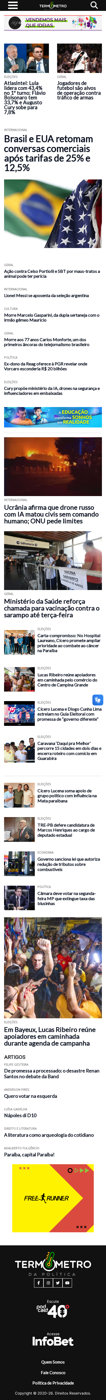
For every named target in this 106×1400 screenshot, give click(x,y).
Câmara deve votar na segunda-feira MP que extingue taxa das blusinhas (67, 898)
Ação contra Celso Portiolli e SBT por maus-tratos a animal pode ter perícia (52, 273)
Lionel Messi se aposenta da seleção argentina (46, 295)
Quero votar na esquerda (30, 1096)
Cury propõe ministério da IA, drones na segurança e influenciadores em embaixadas (52, 391)
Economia (46, 852)
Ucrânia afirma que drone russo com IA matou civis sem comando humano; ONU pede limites (51, 514)
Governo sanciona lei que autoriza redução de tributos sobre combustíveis (69, 864)
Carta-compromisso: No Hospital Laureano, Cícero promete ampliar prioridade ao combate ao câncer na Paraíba (69, 643)
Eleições (11, 77)
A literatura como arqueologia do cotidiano (49, 1135)
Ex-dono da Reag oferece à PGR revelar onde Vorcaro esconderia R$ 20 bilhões (45, 366)
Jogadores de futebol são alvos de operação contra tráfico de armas (79, 90)
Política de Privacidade (53, 1382)
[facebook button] (38, 1283)
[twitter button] (58, 1283)
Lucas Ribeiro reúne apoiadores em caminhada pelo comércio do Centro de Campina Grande (67, 679)
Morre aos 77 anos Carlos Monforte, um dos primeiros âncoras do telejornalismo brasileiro (46, 342)
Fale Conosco (53, 1372)
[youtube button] (67, 1283)
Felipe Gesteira (16, 1064)
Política (10, 357)
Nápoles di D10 (20, 1115)
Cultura (11, 309)
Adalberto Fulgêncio (21, 1148)
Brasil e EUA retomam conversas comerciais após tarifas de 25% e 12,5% (48, 153)
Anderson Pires (16, 1089)
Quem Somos (53, 1361)
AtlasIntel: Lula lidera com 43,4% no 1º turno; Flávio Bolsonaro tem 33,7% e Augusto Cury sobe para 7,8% (25, 97)
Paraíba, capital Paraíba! (29, 1154)
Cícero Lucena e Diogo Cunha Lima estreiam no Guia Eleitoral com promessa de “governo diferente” (70, 714)
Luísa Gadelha (15, 1109)
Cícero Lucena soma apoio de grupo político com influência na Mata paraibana (67, 795)
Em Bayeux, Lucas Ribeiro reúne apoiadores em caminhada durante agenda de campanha (50, 1036)
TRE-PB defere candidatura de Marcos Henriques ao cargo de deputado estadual (66, 829)
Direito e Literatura (20, 1128)
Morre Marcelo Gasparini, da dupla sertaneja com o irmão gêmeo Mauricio (51, 317)
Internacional (15, 130)
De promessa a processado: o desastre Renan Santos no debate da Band (51, 1073)
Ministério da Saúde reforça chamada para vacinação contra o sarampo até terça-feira (51, 608)
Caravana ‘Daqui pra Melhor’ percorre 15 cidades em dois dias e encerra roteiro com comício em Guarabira (69, 751)
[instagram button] (48, 1283)
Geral (62, 77)
